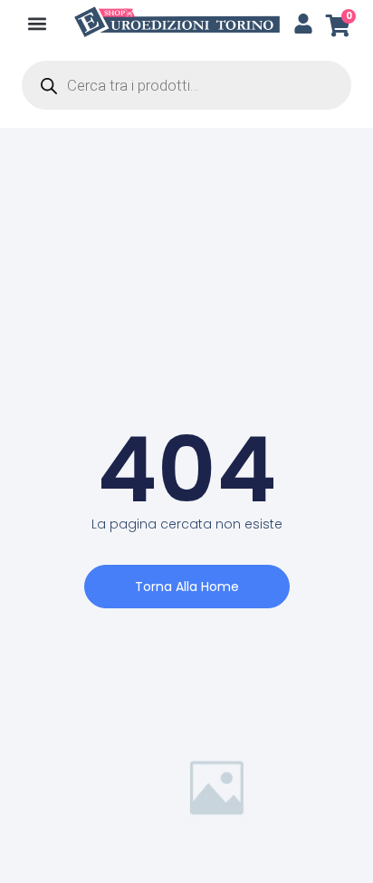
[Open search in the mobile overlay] (186, 85)
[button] (38, 24)
